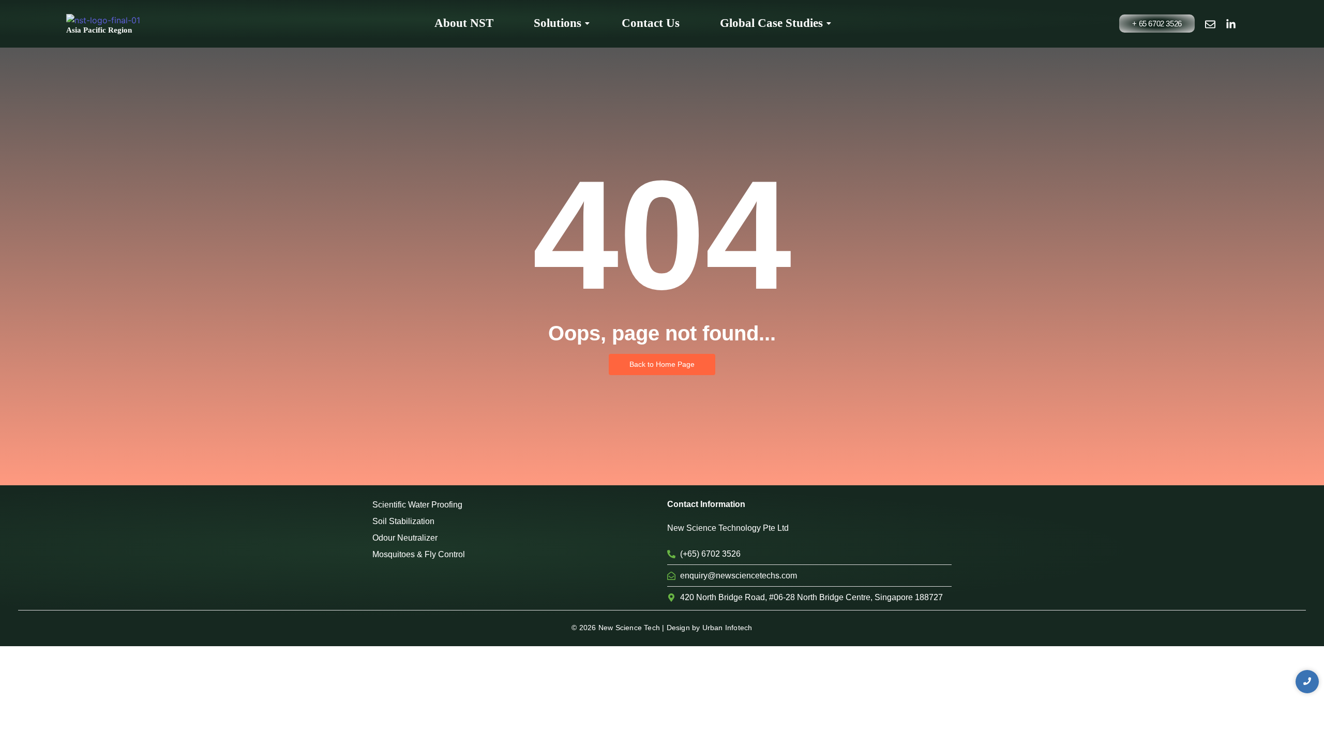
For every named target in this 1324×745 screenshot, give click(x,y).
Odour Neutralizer (405, 537)
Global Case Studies (771, 23)
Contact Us (651, 23)
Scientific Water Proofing (417, 504)
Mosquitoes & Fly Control (418, 554)
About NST (463, 23)
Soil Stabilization (403, 521)
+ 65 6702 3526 (1156, 23)
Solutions (557, 23)
